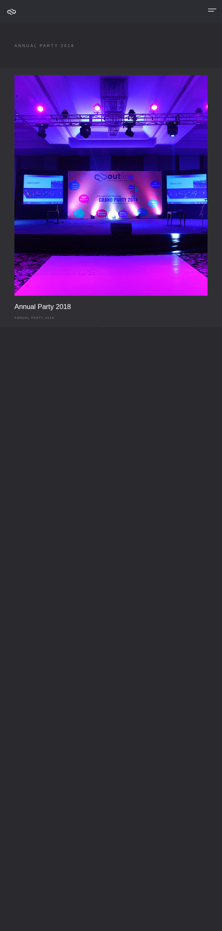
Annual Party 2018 (42, 306)
